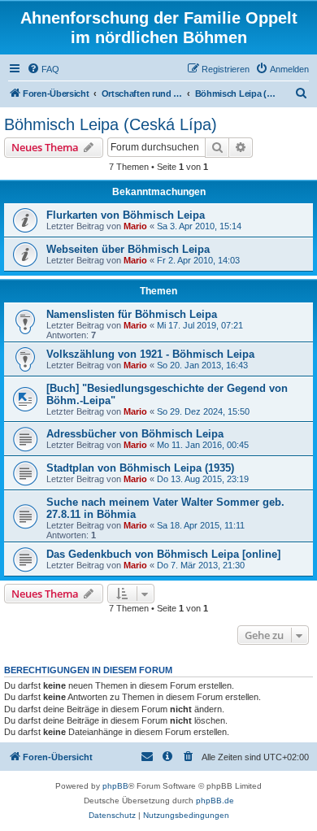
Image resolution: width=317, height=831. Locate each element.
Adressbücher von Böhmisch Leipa (135, 434)
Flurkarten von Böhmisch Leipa (125, 215)
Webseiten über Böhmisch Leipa (128, 249)
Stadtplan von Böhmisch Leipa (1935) (140, 468)
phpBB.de (215, 800)
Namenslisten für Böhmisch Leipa (131, 314)
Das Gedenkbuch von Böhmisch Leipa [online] (163, 554)
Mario (135, 226)
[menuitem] (43, 69)
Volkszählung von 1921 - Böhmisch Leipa (150, 354)
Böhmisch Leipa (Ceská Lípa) (110, 124)
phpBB (115, 785)
